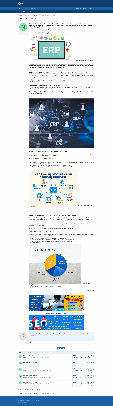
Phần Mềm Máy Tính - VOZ (44, 357)
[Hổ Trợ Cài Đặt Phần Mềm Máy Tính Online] (56, 303)
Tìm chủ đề (28, 11)
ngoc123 (21, 20)
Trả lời (87, 290)
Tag (90, 290)
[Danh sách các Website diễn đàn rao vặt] (56, 322)
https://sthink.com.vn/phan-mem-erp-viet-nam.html (48, 286)
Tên (30, 342)
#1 (94, 290)
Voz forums (21, 400)
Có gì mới (32, 8)
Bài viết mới (22, 11)
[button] (26, 9)
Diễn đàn (26, 8)
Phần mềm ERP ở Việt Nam (30, 356)
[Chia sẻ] (92, 290)
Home (20, 8)
